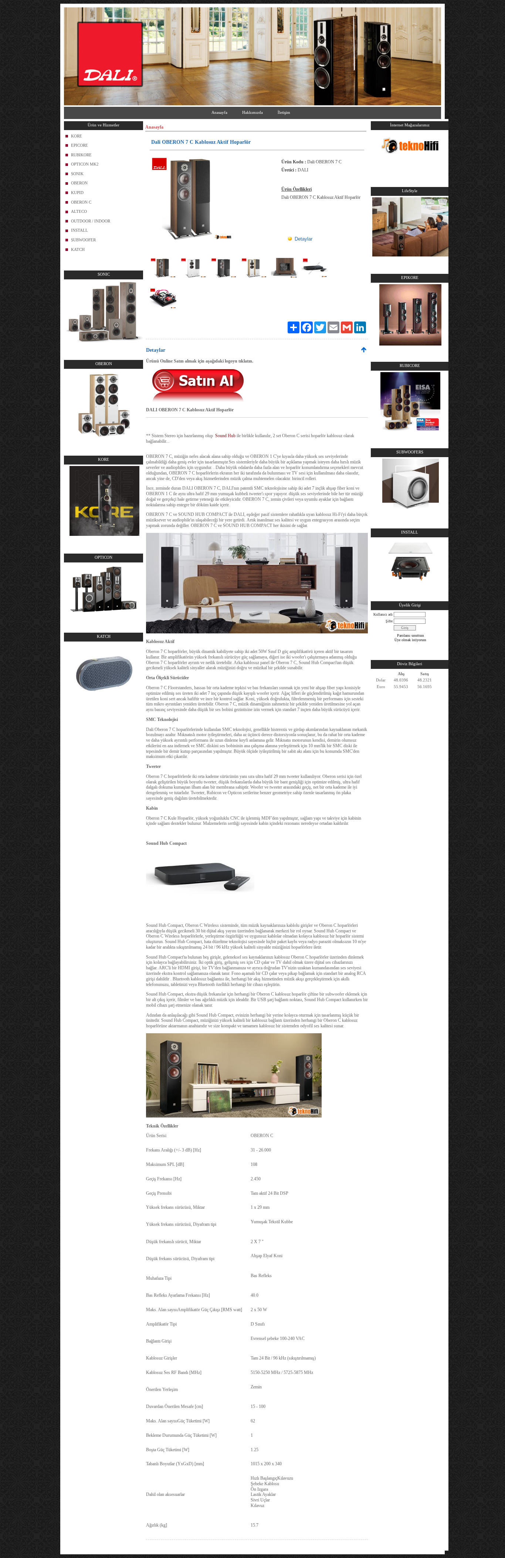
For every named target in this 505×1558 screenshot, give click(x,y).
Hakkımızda (252, 112)
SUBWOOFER (83, 240)
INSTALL (79, 230)
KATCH (78, 249)
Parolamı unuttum (410, 635)
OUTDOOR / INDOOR (90, 221)
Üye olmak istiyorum (410, 640)
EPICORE (79, 145)
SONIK (77, 173)
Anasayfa (219, 112)
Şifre (389, 621)
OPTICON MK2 (85, 164)
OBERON (79, 183)
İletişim (284, 112)
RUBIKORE (81, 155)
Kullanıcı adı (383, 614)
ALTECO (79, 211)
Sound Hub (225, 435)
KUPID (77, 192)
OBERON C (81, 202)
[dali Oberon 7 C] (257, 632)
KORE (76, 136)
